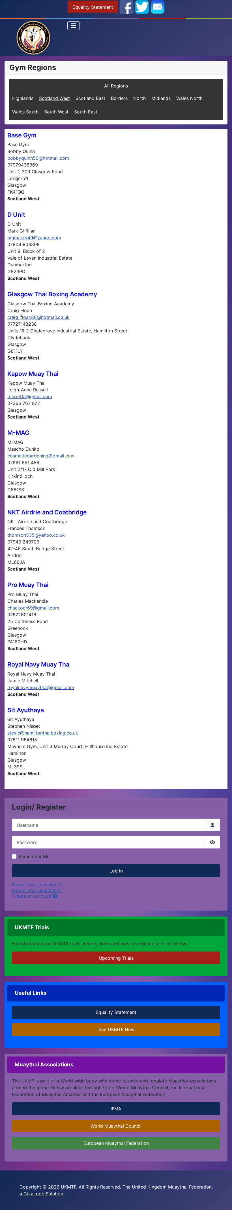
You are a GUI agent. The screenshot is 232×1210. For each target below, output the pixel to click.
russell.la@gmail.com (29, 396)
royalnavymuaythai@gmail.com (40, 687)
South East (85, 112)
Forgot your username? (36, 890)
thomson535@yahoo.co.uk (36, 535)
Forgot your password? (37, 884)
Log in (116, 871)
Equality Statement (92, 7)
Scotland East (90, 98)
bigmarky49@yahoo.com (34, 237)
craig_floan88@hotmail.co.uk (38, 317)
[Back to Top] (222, 1199)
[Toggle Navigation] (73, 25)
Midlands (161, 98)
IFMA (116, 1109)
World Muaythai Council (116, 1126)
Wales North (189, 98)
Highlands (22, 98)
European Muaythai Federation (116, 1143)
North (139, 98)
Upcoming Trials (116, 958)
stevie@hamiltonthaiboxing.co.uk (42, 733)
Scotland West (54, 98)
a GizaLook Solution (41, 1193)
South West (56, 112)
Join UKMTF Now (116, 1029)
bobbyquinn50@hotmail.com (38, 158)
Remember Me (34, 856)
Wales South (25, 112)
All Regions (116, 86)
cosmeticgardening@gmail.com (41, 456)
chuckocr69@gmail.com (33, 608)
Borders (119, 98)
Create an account (32, 896)
